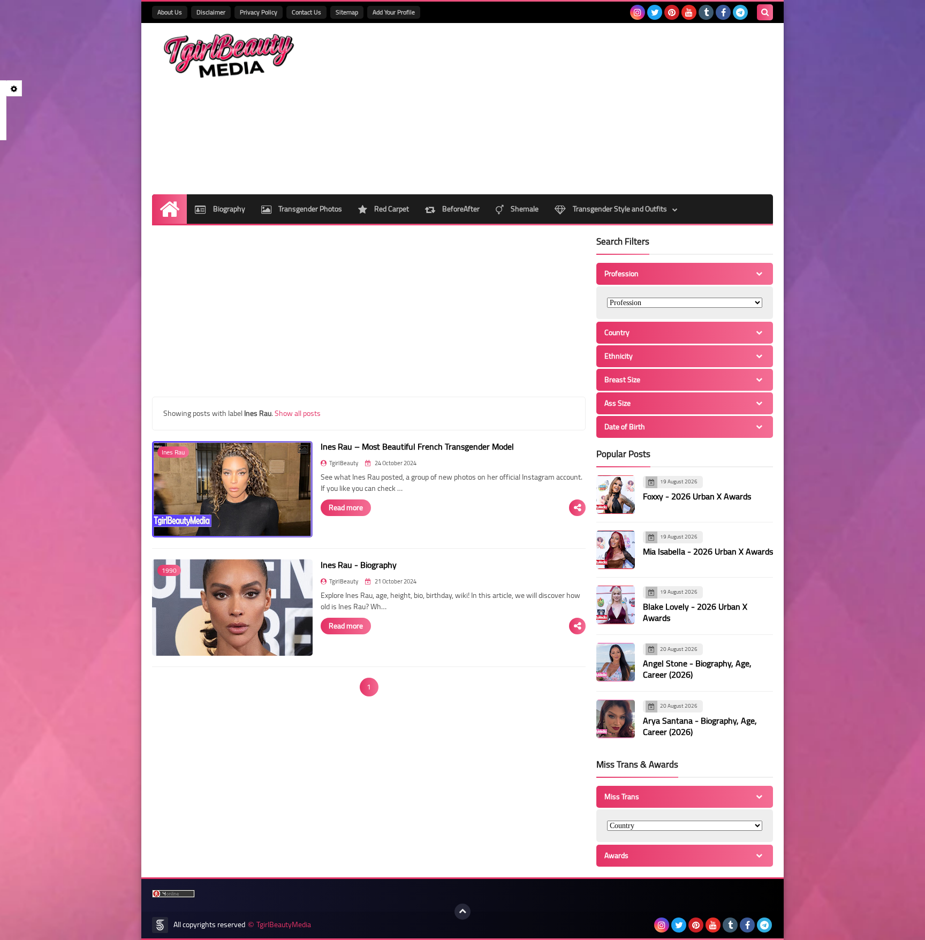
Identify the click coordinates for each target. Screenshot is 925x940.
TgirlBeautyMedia (283, 924)
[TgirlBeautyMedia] (229, 56)
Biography (228, 209)
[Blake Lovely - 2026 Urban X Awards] (615, 605)
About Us (169, 12)
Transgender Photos (309, 209)
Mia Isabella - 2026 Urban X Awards (708, 551)
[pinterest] (671, 12)
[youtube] (688, 12)
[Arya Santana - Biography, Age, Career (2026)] (615, 719)
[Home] (169, 209)
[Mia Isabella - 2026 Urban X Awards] (615, 549)
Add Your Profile (394, 12)
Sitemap (347, 12)
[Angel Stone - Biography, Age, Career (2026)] (615, 662)
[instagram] (637, 12)
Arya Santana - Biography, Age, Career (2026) (700, 726)
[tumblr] (706, 12)
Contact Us (306, 12)
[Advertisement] (578, 109)
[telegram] (740, 12)
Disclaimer (210, 12)
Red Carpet (391, 209)
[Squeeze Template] (160, 925)
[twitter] (654, 12)
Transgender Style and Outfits (619, 209)
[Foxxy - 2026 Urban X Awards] (615, 494)
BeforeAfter (460, 209)
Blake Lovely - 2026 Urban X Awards (695, 612)
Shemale (524, 209)
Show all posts (298, 413)
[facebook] (723, 12)
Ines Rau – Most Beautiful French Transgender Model (417, 446)
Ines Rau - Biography (359, 565)
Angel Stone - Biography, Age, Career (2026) (697, 669)
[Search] (765, 12)
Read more (346, 507)
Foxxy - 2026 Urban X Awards (697, 496)
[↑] (462, 912)
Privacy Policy (258, 12)
